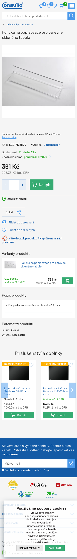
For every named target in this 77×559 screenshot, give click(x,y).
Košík (61, 6)
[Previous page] (4, 390)
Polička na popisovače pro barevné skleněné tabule (43, 264)
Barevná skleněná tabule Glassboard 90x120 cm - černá (17, 391)
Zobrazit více (9, 137)
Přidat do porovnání (21, 222)
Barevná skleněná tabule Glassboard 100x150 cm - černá (56, 391)
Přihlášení (55, 6)
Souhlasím (55, 548)
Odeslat (71, 463)
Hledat (71, 16)
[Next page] (72, 390)
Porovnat (41, 6)
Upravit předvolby (29, 548)
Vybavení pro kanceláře (20, 24)
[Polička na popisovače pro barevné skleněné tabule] (38, 81)
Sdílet (9, 212)
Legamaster (52, 144)
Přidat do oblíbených (21, 230)
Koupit (45, 184)
